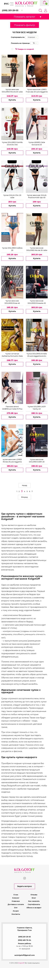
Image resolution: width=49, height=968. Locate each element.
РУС (6, 4)
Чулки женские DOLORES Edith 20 (36, 460)
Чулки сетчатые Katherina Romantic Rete (12, 355)
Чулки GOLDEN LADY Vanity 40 (37, 408)
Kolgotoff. (21, 963)
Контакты (16, 914)
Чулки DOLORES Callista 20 (12, 249)
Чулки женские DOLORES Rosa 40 (12, 302)
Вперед (24, 497)
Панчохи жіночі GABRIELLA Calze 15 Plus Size (12, 408)
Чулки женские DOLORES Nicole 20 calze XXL (36, 249)
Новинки (16, 901)
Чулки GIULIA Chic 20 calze (12, 196)
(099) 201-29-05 (24, 937)
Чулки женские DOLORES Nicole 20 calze (12, 90)
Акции (16, 911)
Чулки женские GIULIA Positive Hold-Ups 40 (37, 196)
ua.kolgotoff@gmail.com (24, 955)
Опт (15, 908)
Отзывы (34, 895)
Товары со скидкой (24, 49)
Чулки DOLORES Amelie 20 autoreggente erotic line (37, 355)
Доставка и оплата (16, 904)
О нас (15, 895)
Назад (24, 485)
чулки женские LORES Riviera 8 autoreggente (12, 460)
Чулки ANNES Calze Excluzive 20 (36, 143)
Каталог (15, 898)
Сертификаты (34, 904)
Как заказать (33, 901)
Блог (34, 898)
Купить (12, 100)
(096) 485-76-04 (24, 940)
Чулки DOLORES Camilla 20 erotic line (12, 143)
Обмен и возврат (34, 908)
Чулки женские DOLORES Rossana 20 (37, 302)
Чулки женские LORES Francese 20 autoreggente (37, 90)
